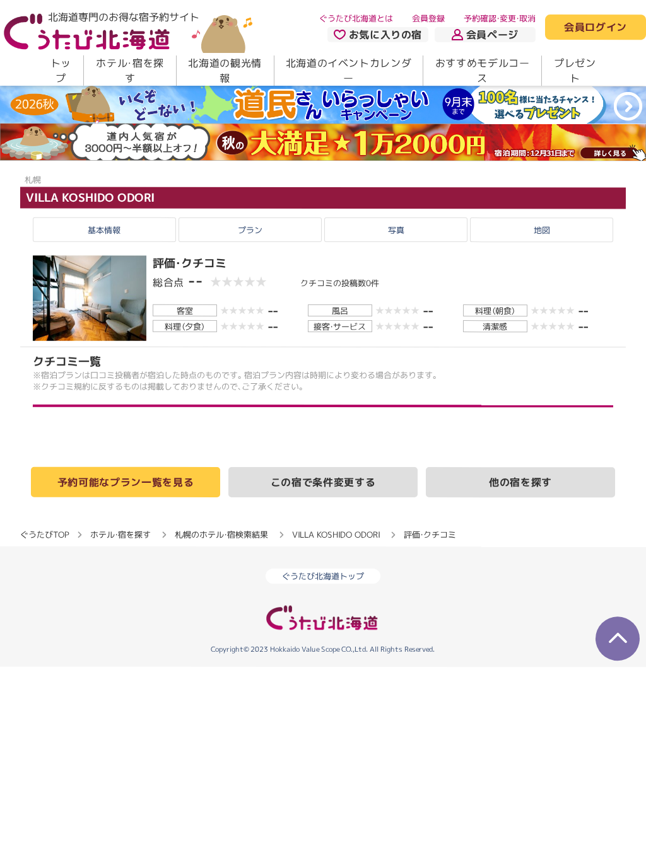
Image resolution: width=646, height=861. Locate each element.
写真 (396, 230)
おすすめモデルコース (482, 70)
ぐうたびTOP (44, 534)
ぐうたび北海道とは (356, 18)
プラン (250, 230)
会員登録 (428, 18)
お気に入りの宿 (385, 35)
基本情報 (104, 230)
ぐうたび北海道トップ (323, 576)
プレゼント (575, 70)
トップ (60, 70)
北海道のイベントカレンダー (349, 70)
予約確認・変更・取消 (500, 18)
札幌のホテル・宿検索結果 (221, 534)
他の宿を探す (520, 482)
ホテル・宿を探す (129, 70)
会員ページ (492, 35)
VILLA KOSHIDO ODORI (90, 197)
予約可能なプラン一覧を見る (125, 481)
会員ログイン (595, 28)
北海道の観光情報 (224, 70)
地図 (542, 230)
